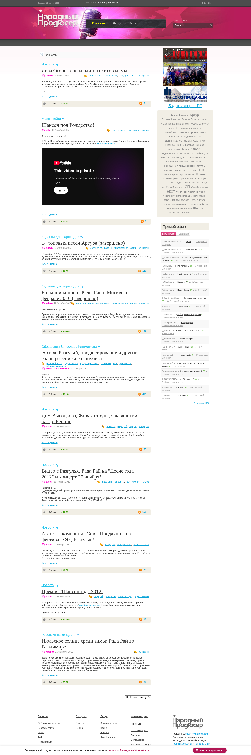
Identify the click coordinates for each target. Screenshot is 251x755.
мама (186, 153)
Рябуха (204, 182)
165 (144, 512)
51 (145, 619)
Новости (48, 64)
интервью (170, 145)
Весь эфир (199, 403)
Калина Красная (185, 145)
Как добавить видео (141, 744)
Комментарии (139, 716)
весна (205, 119)
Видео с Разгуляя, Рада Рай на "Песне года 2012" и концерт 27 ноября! (88, 474)
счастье (204, 187)
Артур (194, 115)
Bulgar (167, 347)
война (171, 124)
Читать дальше (50, 96)
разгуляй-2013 (54, 363)
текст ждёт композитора (190, 191)
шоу (115, 363)
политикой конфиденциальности (128, 750)
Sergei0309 (169, 339)
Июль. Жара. (183, 290)
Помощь (136, 723)
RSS (207, 403)
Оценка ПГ (194, 170)
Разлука (202, 178)
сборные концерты (56, 366)
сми (163, 187)
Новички (104, 732)
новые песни (110, 75)
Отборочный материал (172, 252)
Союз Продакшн (174, 187)
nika (48, 130)
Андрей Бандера (179, 115)
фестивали (125, 363)
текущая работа (128, 75)
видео (146, 482)
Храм (188, 241)
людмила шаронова (172, 153)
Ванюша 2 (182, 282)
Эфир (133, 23)
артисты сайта (141, 544)
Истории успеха (108, 723)
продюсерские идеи (98, 303)
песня (167, 174)
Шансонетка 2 (181, 306)
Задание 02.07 (192, 136)
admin (49, 75)
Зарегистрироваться (108, 2)
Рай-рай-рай (187, 322)
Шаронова (187, 212)
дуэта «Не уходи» (106, 143)
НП (184, 157)
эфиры (133, 426)
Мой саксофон (186, 339)
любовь (196, 149)
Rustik (167, 330)
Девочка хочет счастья (195, 298)
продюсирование (89, 363)
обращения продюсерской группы (184, 165)
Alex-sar (168, 290)
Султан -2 (181, 395)
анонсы (145, 130)
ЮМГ (197, 212)
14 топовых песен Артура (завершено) (83, 243)
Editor (49, 426)
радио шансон (141, 596)
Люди (117, 23)
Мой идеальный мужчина (189, 314)
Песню (79, 728)
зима (202, 141)
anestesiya (169, 371)
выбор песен (183, 124)
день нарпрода (188, 128)
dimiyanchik (170, 322)
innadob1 (168, 355)
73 (145, 570)
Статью (80, 723)
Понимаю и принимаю (209, 750)
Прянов (200, 174)
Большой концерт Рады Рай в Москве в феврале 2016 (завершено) (84, 295)
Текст (170, 191)
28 (145, 682)
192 (144, 331)
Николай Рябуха (199, 153)
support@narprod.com (196, 734)
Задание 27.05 (173, 140)
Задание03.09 (191, 141)
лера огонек (95, 75)
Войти (89, 2)
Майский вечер (193, 250)
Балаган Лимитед (171, 119)
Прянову (167, 178)
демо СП (173, 128)
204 (144, 394)
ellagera (168, 274)
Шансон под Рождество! (68, 125)
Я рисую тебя (185, 355)
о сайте (203, 157)
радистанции (71, 363)
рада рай (81, 303)
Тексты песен (179, 366)
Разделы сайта (46, 728)
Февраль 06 (173, 208)
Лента (41, 732)
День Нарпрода (108, 737)
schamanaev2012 (172, 241)
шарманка (174, 212)
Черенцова (186, 208)
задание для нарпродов (124, 303)
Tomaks (168, 395)
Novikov (168, 266)
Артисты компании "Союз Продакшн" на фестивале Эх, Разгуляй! (86, 536)
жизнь (202, 132)
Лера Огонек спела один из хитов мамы (84, 70)
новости (111, 426)
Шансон (198, 208)
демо (204, 123)
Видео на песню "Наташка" (188, 330)
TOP (40, 737)
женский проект (188, 132)
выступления (133, 482)
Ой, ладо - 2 (188, 379)
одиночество (171, 170)
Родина (180, 182)
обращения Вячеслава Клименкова (184, 161)
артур (133, 248)
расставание (167, 182)
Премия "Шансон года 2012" (72, 591)
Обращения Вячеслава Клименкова (69, 346)
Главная (98, 23)
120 (144, 271)
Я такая (180, 387)
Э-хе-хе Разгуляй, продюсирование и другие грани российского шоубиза (89, 355)
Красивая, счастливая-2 (191, 371)
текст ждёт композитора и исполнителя (184, 200)
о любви (193, 157)
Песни (103, 728)
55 (145, 449)
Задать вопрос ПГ (185, 105)
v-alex (167, 306)
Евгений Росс (171, 132)
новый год (176, 157)
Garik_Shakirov (171, 258)
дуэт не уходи (119, 130)
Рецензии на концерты (59, 635)
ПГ (203, 170)
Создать (81, 716)
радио (176, 178)
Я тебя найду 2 (184, 274)
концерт (200, 145)
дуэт (199, 128)
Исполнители (45, 742)
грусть (194, 124)
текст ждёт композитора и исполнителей (184, 196)
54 (145, 103)
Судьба (195, 187)
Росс (188, 182)
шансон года (125, 596)
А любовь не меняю (89, 605)
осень (182, 170)
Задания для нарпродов (60, 237)
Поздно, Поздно (183, 347)
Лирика (185, 149)
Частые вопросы (139, 730)
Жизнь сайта (51, 119)
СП (187, 187)
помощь (206, 3)
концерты (144, 75)
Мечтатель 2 (183, 266)
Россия (195, 182)
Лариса (50, 652)
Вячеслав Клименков (57, 368)
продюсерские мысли (183, 174)
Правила (135, 735)
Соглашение (137, 740)
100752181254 (170, 379)
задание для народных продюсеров (109, 248)
